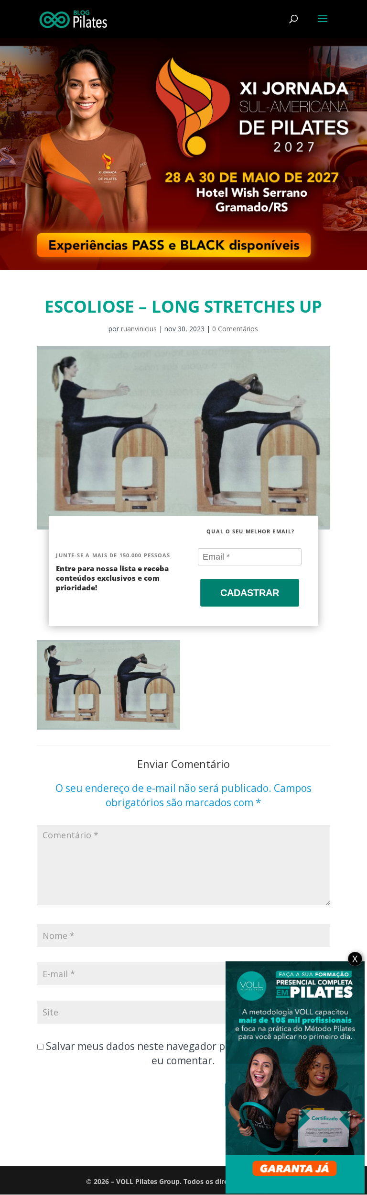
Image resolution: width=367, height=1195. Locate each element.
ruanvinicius (139, 328)
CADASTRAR (249, 592)
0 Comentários (235, 328)
